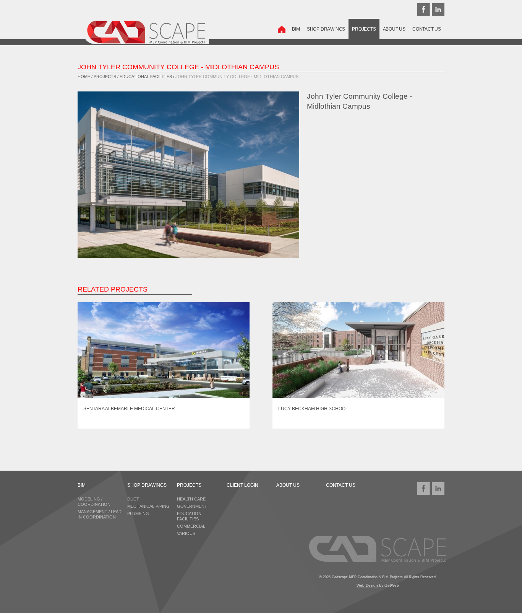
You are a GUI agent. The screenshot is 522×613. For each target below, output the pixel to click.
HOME (84, 76)
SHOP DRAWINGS (326, 29)
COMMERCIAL (191, 526)
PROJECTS (364, 29)
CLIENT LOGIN (242, 485)
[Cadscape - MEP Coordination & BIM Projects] (137, 27)
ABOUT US (394, 29)
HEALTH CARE (191, 499)
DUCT (133, 499)
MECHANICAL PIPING (148, 506)
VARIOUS (186, 533)
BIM (296, 29)
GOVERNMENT (192, 506)
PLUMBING (138, 513)
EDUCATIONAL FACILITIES (146, 76)
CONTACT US (426, 29)
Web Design (367, 585)
